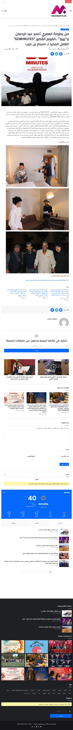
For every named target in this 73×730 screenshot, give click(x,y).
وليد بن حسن (27, 693)
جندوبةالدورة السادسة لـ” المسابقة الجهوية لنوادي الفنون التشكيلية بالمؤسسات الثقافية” (42, 1)
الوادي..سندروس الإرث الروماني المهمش (47, 545)
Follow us (69, 698)
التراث (65, 690)
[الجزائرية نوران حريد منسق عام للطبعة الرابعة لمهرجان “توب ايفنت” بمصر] (64, 540)
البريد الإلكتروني (64, 456)
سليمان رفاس (62, 49)
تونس (8, 690)
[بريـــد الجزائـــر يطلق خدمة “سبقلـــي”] (64, 532)
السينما (53, 690)
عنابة (49, 693)
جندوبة (64, 693)
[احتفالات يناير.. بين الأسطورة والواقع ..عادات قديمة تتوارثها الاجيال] (64, 555)
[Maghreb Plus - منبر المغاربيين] (58, 10)
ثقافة (69, 693)
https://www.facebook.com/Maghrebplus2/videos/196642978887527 (47, 280)
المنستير (32, 690)
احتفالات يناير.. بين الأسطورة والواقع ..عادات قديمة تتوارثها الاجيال (40, 553)
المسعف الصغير (46, 690)
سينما (54, 693)
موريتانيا (34, 693)
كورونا (44, 693)
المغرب (38, 690)
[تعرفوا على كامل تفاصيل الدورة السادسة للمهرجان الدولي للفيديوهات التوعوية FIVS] (60, 646)
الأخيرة (37, 523)
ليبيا (39, 693)
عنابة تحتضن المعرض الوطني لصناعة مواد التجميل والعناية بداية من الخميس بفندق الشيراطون (14, 407)
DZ (61, 25)
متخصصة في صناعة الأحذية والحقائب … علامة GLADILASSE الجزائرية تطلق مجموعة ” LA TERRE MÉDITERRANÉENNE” (59, 407)
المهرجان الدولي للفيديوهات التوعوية (20, 690)
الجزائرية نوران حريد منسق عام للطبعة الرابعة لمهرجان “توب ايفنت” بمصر (39, 538)
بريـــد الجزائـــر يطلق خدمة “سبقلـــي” (48, 530)
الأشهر (60, 523)
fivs (70, 690)
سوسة (59, 693)
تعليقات (13, 523)
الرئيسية (65, 25)
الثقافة (62, 29)
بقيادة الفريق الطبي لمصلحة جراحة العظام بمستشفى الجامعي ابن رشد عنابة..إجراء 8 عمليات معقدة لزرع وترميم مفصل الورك (31, 562)
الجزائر (59, 690)
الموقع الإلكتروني (31, 456)
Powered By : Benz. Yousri (24, 724)
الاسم (67, 449)
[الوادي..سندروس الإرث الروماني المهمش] (64, 548)
